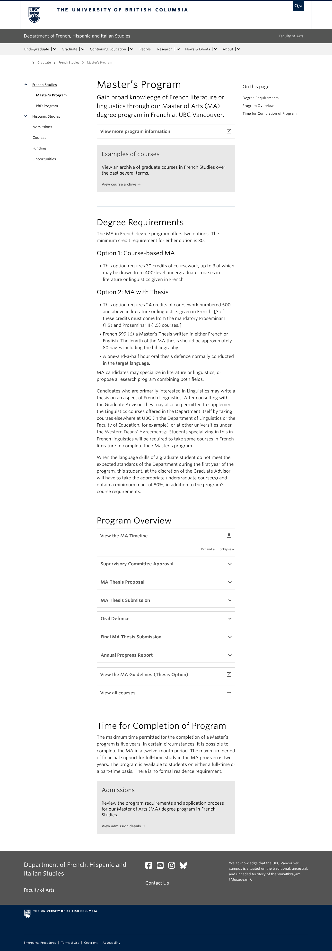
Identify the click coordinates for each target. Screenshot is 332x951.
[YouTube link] (162, 866)
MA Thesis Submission (125, 600)
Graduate (69, 49)
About (228, 49)
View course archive (119, 184)
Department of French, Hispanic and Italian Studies (77, 35)
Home (27, 62)
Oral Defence (115, 618)
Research (165, 49)
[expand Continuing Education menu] (132, 49)
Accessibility (111, 942)
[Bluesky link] (185, 866)
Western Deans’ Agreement (134, 431)
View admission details (121, 826)
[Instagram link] (173, 866)
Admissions (42, 127)
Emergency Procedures (40, 942)
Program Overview (258, 106)
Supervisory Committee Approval (137, 563)
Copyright (91, 942)
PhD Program (47, 106)
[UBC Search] (298, 6)
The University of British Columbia (34, 15)
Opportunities (44, 159)
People (145, 49)
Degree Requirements (261, 98)
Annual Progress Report (127, 655)
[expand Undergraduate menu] (55, 49)
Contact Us (157, 883)
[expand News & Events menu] (215, 49)
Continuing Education (108, 49)
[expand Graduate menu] (83, 49)
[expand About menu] (239, 49)
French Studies (69, 62)
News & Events (197, 49)
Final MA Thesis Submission (131, 636)
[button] (27, 85)
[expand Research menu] (178, 49)
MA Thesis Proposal (122, 582)
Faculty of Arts (291, 36)
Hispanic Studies (46, 116)
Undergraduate (36, 49)
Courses (39, 138)
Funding (39, 148)
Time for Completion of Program (270, 113)
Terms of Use (70, 942)
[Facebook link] (150, 866)
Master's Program (51, 95)
